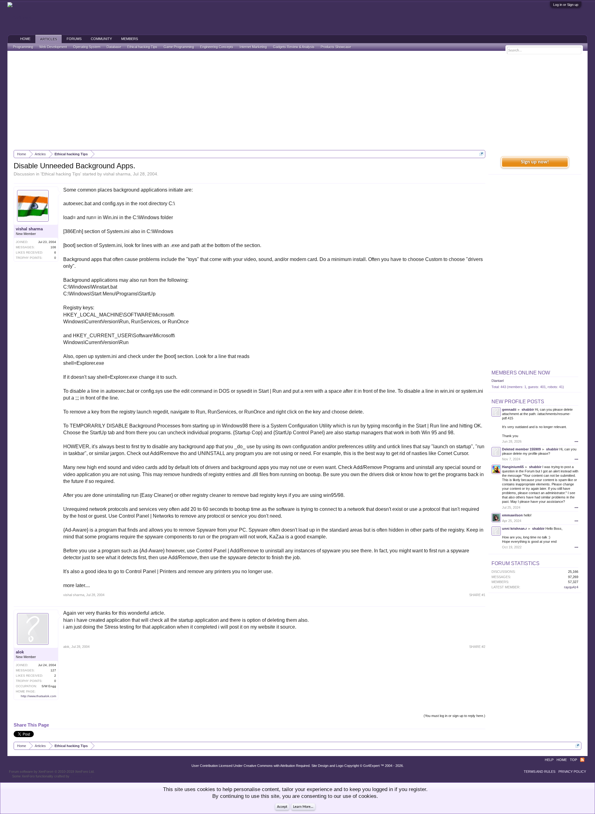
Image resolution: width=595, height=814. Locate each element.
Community (101, 39)
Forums (74, 39)
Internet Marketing (253, 47)
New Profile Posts (517, 401)
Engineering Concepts (216, 47)
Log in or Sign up (565, 5)
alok (20, 652)
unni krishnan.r (514, 528)
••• (576, 441)
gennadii (509, 409)
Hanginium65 (513, 467)
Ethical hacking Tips (61, 173)
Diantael (497, 381)
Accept (282, 807)
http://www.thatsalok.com (38, 696)
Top (573, 760)
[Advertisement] (297, 100)
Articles (48, 39)
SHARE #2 (477, 646)
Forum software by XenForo (52, 771)
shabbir (528, 409)
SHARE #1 (477, 595)
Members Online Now (520, 372)
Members (129, 39)
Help (549, 760)
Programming (23, 47)
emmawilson (512, 515)
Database (114, 47)
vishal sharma (116, 173)
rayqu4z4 (571, 587)
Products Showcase (336, 47)
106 (53, 247)
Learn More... (303, 807)
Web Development (53, 47)
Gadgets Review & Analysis (294, 47)
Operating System (86, 47)
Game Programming (179, 47)
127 (53, 670)
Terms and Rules (539, 771)
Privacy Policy (572, 771)
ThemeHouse (80, 776)
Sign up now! (535, 162)
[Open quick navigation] (481, 154)
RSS (582, 760)
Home (25, 39)
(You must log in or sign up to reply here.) (454, 716)
